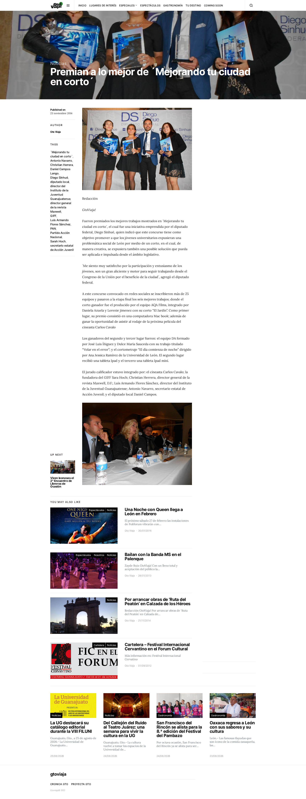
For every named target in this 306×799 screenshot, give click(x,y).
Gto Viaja (55, 131)
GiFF (53, 216)
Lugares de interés (102, 5)
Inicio (82, 5)
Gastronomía (173, 5)
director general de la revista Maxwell (60, 207)
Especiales (127, 5)
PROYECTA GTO (81, 784)
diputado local (59, 182)
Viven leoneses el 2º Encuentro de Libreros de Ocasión (62, 482)
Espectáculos (150, 5)
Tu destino (193, 5)
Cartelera (99, 645)
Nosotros (99, 555)
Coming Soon (213, 5)
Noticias (58, 63)
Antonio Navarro (61, 160)
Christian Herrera (61, 165)
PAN (53, 228)
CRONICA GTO (59, 784)
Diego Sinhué (59, 177)
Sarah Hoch (58, 241)
